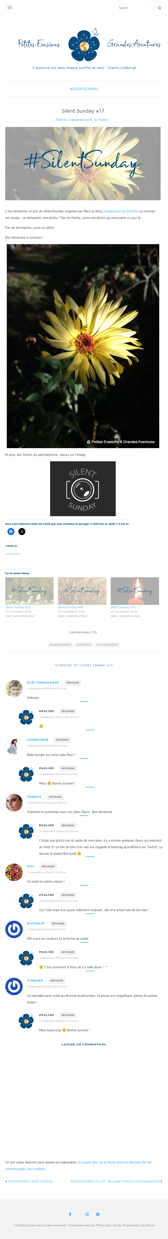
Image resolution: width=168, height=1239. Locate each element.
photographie (107, 644)
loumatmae (38, 739)
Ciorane (35, 980)
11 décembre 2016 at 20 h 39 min (47, 745)
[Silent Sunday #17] (83, 163)
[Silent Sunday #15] (135, 591)
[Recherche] (159, 8)
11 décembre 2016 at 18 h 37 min (59, 717)
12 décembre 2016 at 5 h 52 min (46, 929)
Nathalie (36, 923)
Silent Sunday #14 (70, 607)
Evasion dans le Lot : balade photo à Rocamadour (115, 1181)
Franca (34, 796)
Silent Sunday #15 (123, 607)
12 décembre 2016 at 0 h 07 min (46, 872)
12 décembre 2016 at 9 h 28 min (58, 831)
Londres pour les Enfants (120, 211)
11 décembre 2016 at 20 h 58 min (47, 802)
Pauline (103, 119)
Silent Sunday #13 (17, 607)
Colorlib (116, 1225)
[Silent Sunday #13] (29, 591)
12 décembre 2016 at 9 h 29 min (58, 774)
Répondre (72, 682)
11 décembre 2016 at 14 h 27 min (46, 688)
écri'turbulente (43, 682)
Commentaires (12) (83, 632)
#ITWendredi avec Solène (30, 1181)
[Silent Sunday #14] (82, 591)
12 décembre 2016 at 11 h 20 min (59, 1021)
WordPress (147, 1225)
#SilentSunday (84, 89)
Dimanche (84, 644)
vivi (31, 866)
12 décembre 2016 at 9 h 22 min (58, 900)
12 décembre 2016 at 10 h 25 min (47, 986)
